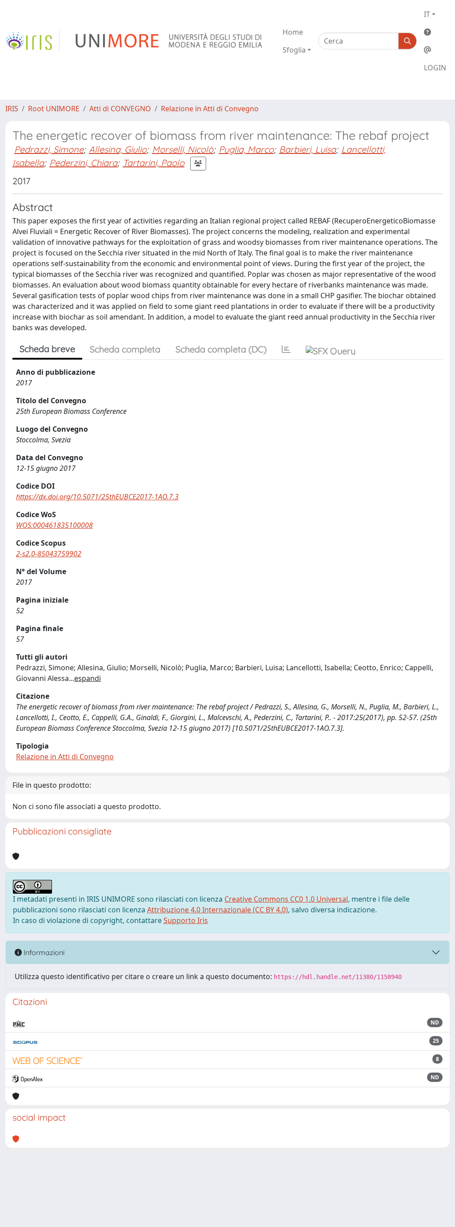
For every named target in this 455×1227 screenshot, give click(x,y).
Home (293, 32)
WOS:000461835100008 (54, 525)
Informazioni (43, 952)
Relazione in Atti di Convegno (210, 108)
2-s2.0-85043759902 (48, 554)
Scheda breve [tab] (47, 348)
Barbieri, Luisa (307, 149)
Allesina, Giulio (118, 149)
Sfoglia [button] (294, 50)
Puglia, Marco (246, 149)
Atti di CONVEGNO (120, 108)
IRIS (11, 108)
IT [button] (427, 14)
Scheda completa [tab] (125, 349)
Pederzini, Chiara (83, 162)
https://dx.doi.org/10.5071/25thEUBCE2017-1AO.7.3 (97, 497)
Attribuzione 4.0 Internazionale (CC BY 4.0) (217, 910)
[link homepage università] (169, 41)
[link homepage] (32, 41)
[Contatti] (435, 50)
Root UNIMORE (54, 108)
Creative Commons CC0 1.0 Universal (286, 899)
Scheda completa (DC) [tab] (221, 349)
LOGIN (435, 68)
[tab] (286, 349)
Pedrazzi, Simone (49, 149)
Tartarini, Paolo (153, 162)
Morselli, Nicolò (182, 149)
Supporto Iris (186, 920)
